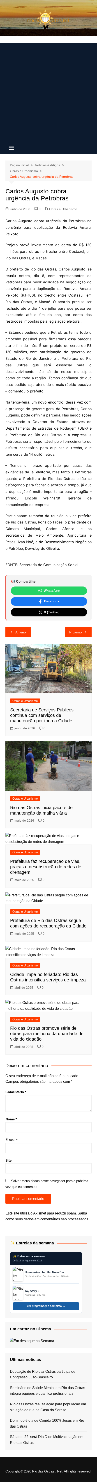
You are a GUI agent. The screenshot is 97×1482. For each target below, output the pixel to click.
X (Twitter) (52, 612)
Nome (11, 1119)
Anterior (21, 632)
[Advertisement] (48, 92)
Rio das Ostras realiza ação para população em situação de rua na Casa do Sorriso (48, 1407)
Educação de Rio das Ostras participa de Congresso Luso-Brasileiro (42, 1374)
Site (8, 1160)
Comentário (15, 1092)
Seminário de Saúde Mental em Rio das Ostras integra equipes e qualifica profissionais (47, 1391)
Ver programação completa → (46, 1306)
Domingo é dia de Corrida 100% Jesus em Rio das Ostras (47, 1423)
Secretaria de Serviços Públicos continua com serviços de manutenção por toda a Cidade (42, 715)
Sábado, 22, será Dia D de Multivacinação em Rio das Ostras (46, 1440)
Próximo (75, 632)
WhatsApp (52, 590)
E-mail (11, 1140)
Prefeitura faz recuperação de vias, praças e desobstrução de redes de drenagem (45, 867)
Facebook (51, 601)
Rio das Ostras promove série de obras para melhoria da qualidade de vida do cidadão (46, 1034)
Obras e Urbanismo (63, 209)
